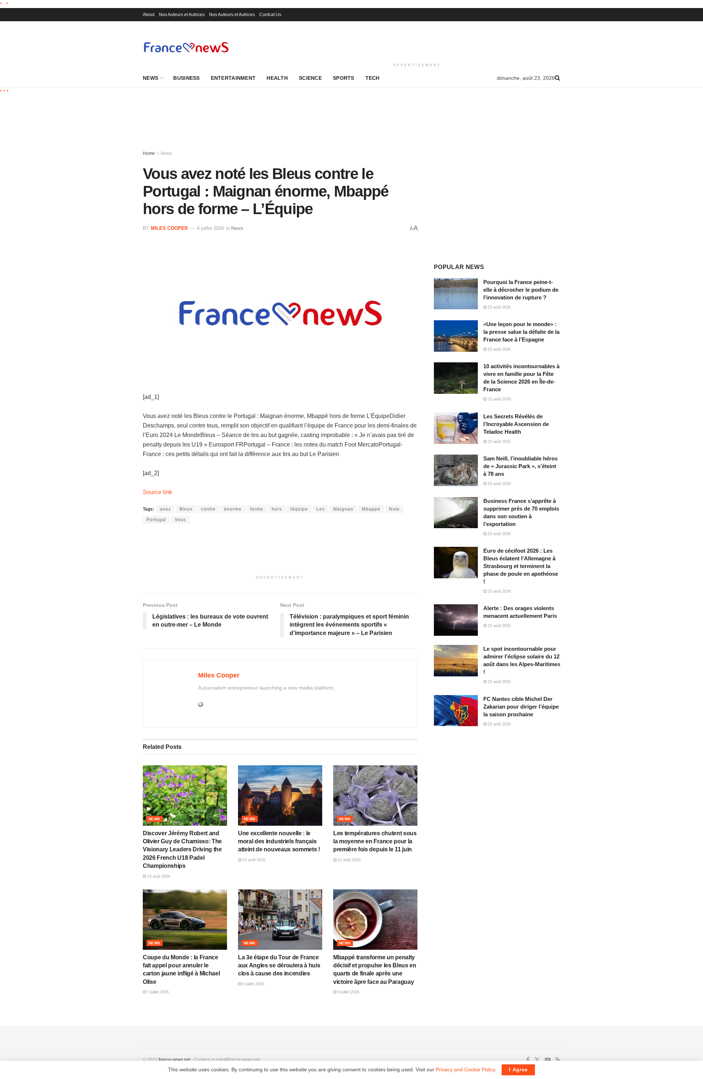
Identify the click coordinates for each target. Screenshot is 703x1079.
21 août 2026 (348, 860)
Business (186, 78)
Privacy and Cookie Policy (465, 1069)
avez (165, 509)
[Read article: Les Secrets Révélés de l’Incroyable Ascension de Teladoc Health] (456, 428)
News (150, 78)
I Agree (518, 1069)
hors (277, 509)
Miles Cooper (169, 228)
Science (310, 78)
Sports (343, 78)
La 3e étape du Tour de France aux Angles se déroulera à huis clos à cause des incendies (279, 965)
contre (208, 509)
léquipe (299, 509)
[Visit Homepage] (186, 47)
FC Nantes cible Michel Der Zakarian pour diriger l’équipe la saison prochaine (521, 706)
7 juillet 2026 (157, 992)
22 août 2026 (253, 860)
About (149, 14)
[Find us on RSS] (557, 1060)
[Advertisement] (417, 40)
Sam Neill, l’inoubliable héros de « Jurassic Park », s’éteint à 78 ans (520, 466)
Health (277, 78)
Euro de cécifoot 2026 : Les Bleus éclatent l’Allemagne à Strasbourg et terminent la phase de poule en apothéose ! (520, 566)
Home (149, 153)
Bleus (186, 509)
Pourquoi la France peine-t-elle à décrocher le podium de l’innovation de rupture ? (520, 289)
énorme (233, 509)
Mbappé (371, 509)
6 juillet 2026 (252, 984)
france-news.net (174, 1059)
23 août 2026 (158, 876)
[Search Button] (557, 78)
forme (256, 509)
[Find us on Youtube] (548, 1060)
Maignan (343, 509)
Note (394, 509)
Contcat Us (270, 14)
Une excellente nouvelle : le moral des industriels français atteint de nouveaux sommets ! (279, 841)
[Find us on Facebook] (527, 1060)
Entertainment (233, 78)
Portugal (156, 519)
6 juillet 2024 (210, 228)
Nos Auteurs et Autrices (182, 14)
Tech (372, 78)
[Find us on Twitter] (537, 1060)
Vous (180, 519)
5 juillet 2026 (347, 992)
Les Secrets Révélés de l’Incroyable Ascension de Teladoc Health (516, 424)
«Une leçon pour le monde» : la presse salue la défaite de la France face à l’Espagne (521, 332)
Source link (157, 492)
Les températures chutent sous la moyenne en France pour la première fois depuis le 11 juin (375, 841)
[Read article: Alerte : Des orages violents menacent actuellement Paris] (456, 620)
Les (320, 509)
